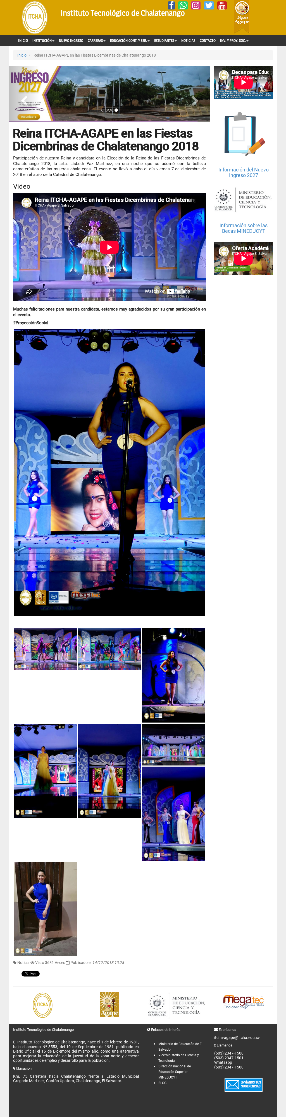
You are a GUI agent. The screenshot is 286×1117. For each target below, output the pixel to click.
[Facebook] (171, 5)
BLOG (162, 1083)
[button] (24, 94)
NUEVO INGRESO (71, 40)
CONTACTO (208, 40)
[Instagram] (196, 5)
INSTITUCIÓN (42, 40)
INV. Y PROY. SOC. (233, 40)
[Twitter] (209, 5)
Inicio (22, 55)
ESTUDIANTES (164, 40)
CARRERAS (95, 40)
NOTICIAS (188, 40)
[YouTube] (222, 5)
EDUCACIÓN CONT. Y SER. (128, 40)
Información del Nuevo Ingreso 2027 (243, 172)
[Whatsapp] (183, 5)
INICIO (23, 40)
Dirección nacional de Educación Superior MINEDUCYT (174, 1071)
